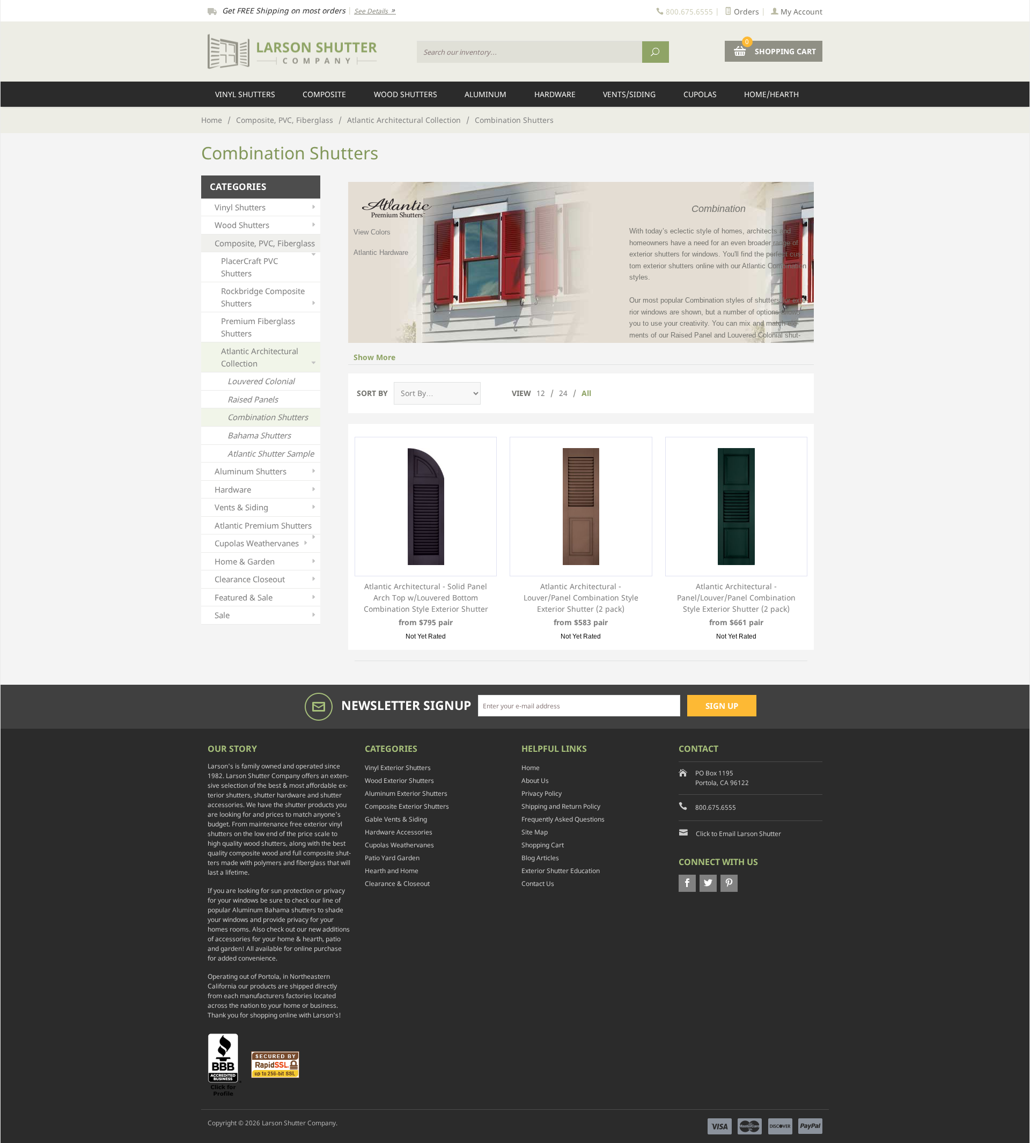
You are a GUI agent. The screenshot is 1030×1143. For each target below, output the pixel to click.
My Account (800, 11)
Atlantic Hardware (381, 252)
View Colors (372, 232)
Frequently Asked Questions (563, 819)
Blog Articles (540, 857)
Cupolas (700, 94)
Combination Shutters (267, 417)
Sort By (372, 393)
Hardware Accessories (398, 832)
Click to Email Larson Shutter (738, 833)
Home (211, 120)
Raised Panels (252, 399)
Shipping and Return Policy (560, 806)
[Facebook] (687, 883)
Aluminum (485, 94)
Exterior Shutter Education (560, 870)
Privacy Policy (541, 793)
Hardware (555, 94)
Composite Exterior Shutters (407, 806)
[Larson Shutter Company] (305, 51)
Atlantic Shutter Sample (270, 453)
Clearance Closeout (250, 579)
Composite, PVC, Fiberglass (284, 120)
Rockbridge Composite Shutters (263, 297)
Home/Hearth (771, 94)
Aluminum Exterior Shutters (406, 793)
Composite (324, 94)
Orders (745, 11)
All (586, 393)
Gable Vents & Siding (396, 819)
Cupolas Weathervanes (257, 543)
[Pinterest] (729, 883)
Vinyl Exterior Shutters (398, 767)
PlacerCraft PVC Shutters (249, 267)
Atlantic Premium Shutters (263, 525)
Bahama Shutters (259, 435)
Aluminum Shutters (250, 471)
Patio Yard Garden (392, 857)
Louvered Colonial (261, 381)
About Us (535, 780)
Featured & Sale (244, 597)
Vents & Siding (241, 507)
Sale (222, 615)
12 (540, 393)
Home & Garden (245, 561)
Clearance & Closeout (397, 883)
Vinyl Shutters (245, 94)
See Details (371, 11)
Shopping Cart (542, 844)
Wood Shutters (405, 94)
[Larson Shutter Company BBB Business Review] (228, 1063)
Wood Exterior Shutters (399, 780)
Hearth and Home (391, 870)
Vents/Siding (629, 94)
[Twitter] (708, 883)
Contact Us (537, 883)
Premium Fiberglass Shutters (258, 327)
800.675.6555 (715, 807)
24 (563, 393)
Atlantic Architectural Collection (404, 120)
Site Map (534, 832)
